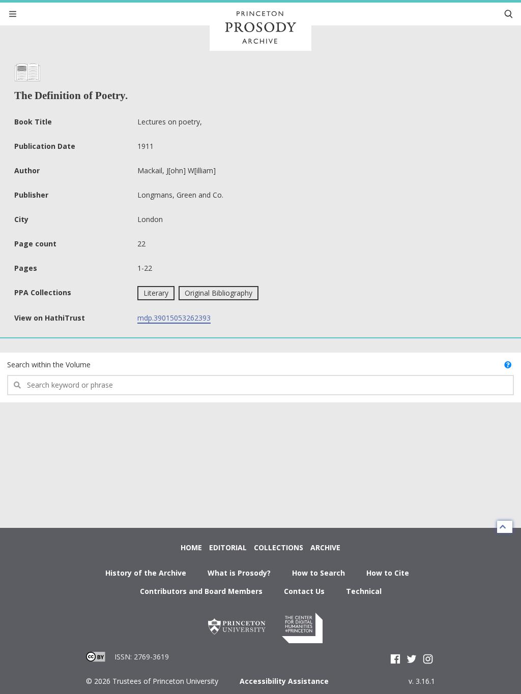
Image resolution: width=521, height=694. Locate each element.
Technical (364, 591)
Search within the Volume (49, 364)
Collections (278, 547)
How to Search (318, 573)
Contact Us (304, 591)
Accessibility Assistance (284, 681)
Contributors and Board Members (201, 591)
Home (191, 547)
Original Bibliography (218, 293)
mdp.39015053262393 (174, 318)
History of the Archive (145, 573)
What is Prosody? (239, 573)
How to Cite (387, 573)
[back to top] (504, 527)
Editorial (228, 547)
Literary (155, 293)
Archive (325, 547)
